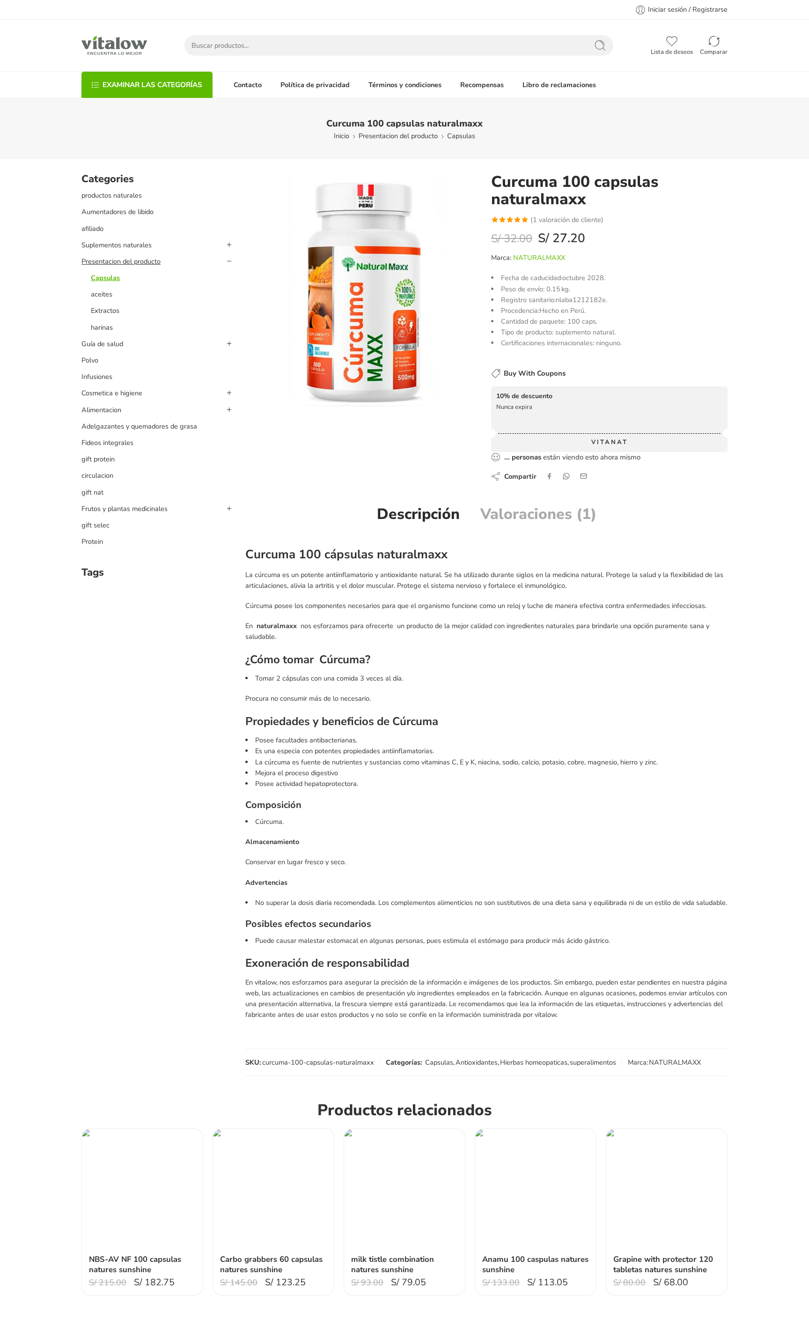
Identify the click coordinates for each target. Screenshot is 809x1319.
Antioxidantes (477, 1062)
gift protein (98, 459)
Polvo (89, 360)
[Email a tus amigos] (584, 476)
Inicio (341, 136)
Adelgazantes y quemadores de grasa (139, 426)
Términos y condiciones (404, 84)
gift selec (95, 525)
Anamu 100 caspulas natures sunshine (535, 1264)
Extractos (105, 310)
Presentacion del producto (398, 136)
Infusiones (96, 376)
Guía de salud (102, 343)
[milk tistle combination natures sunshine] (404, 1189)
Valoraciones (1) (538, 514)
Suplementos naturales (116, 245)
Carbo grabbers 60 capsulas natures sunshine (271, 1264)
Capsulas (461, 136)
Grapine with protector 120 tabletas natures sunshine (663, 1264)
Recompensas (482, 84)
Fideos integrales (107, 442)
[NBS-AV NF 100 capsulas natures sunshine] (142, 1189)
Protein (92, 541)
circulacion (97, 475)
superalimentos (593, 1062)
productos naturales (111, 195)
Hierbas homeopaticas (533, 1062)
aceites (101, 294)
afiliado (92, 228)
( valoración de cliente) (566, 219)
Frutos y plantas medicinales (124, 508)
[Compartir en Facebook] (549, 476)
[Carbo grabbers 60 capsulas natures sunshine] (273, 1189)
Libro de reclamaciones (559, 84)
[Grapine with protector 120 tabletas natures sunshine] (666, 1189)
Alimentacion (101, 410)
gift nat (92, 492)
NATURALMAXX (539, 257)
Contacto (248, 84)
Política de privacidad (315, 84)
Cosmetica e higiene (111, 393)
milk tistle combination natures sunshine (392, 1264)
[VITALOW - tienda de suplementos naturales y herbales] (114, 45)
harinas (102, 327)
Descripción (418, 514)
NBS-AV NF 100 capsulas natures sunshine (135, 1264)
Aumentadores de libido (117, 211)
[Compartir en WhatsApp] (566, 476)
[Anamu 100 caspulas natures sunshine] (535, 1189)
